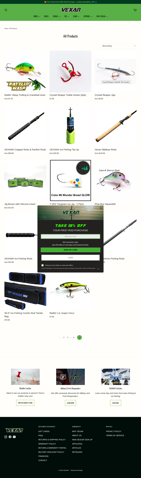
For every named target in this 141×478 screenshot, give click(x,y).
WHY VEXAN (101, 16)
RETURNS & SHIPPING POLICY (52, 440)
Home (6, 28)
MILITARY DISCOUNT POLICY (51, 452)
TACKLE (55, 16)
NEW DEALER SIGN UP (82, 440)
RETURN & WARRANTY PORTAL (52, 448)
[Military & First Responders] (70, 377)
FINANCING (43, 456)
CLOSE (70, 257)
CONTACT (42, 460)
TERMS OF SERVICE (115, 435)
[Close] (101, 208)
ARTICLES (76, 448)
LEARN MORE (70, 403)
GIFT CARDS (43, 431)
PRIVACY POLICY (113, 431)
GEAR (75, 16)
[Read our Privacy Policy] (98, 268)
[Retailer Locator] (25, 377)
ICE (66, 16)
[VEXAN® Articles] (115, 377)
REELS (46, 16)
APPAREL (87, 16)
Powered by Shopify (76, 470)
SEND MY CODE (70, 250)
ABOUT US (77, 435)
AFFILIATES (77, 444)
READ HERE (115, 403)
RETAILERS (77, 452)
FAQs (40, 435)
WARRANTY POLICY (47, 444)
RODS (36, 16)
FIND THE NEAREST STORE (25, 403)
